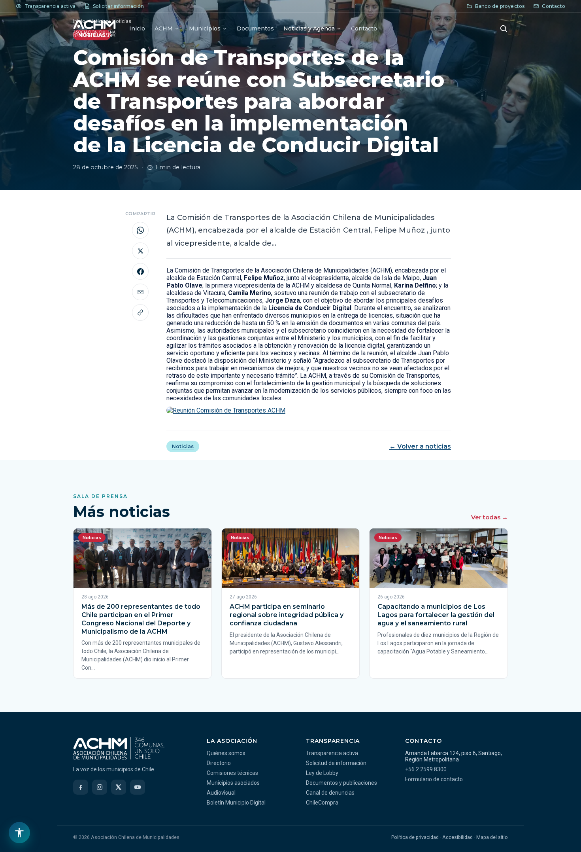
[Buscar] (503, 28)
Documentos (255, 28)
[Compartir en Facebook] (140, 271)
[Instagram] (99, 787)
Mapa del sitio (492, 837)
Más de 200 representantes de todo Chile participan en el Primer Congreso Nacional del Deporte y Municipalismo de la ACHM (140, 619)
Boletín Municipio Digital (236, 802)
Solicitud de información (336, 763)
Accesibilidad (457, 837)
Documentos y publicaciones (341, 783)
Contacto (364, 28)
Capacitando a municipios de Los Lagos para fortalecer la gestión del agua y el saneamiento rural (435, 615)
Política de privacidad (415, 837)
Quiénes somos (226, 753)
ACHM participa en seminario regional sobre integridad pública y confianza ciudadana (286, 615)
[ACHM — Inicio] (94, 28)
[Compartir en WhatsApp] (140, 230)
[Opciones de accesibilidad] (19, 832)
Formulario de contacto (434, 779)
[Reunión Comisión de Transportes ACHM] (308, 410)
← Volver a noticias (420, 446)
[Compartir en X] (140, 250)
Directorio (219, 763)
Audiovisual (221, 793)
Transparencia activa (332, 753)
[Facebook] (80, 787)
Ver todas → (489, 517)
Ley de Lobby (322, 773)
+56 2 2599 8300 (426, 769)
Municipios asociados (233, 783)
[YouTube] (137, 787)
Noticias (183, 446)
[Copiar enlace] (140, 312)
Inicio (137, 28)
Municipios (205, 28)
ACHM (164, 28)
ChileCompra (322, 802)
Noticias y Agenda (309, 28)
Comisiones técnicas (232, 773)
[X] (118, 787)
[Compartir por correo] (140, 292)
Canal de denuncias (330, 793)
